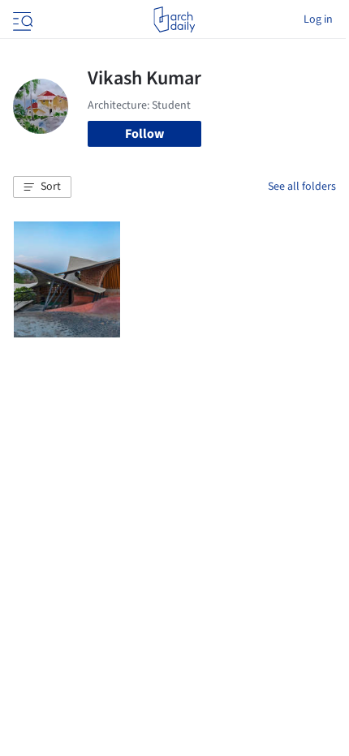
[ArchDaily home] (174, 19)
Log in (318, 19)
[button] (42, 187)
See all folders (302, 186)
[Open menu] (21, 19)
